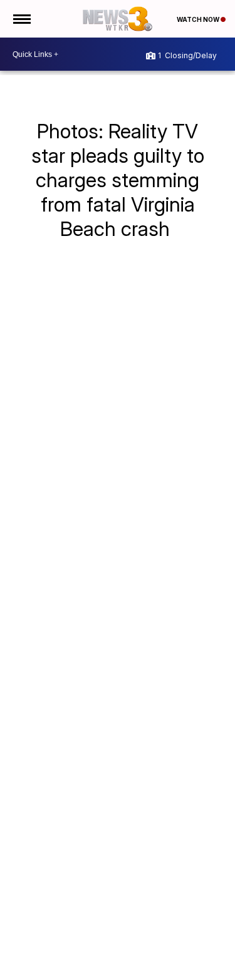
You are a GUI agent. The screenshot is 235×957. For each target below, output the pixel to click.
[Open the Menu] (21, 18)
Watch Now (199, 19)
